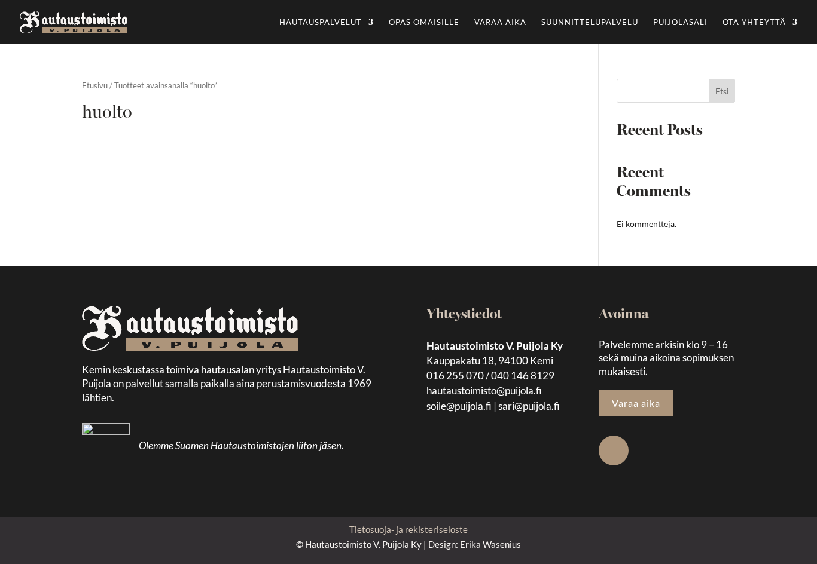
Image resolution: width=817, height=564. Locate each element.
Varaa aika (500, 22)
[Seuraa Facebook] (614, 450)
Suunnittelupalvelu (589, 22)
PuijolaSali (680, 22)
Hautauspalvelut (320, 22)
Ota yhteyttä (754, 22)
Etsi (722, 91)
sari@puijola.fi (529, 406)
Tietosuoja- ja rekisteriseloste (408, 529)
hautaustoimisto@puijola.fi (484, 390)
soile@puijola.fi (459, 406)
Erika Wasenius (490, 544)
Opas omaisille (424, 22)
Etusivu (95, 85)
